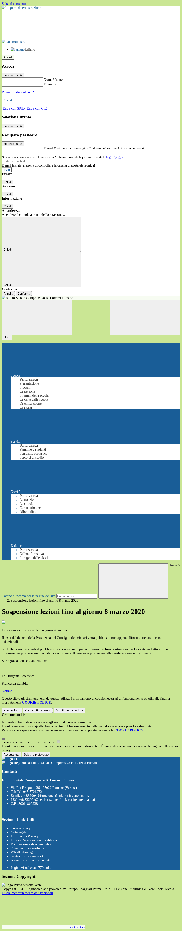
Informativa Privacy (24, 836)
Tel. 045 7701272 (29, 792)
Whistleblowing (22, 852)
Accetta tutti (69, 710)
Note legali (18, 832)
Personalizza (12, 710)
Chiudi (8, 182)
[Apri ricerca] (145, 317)
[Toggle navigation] (37, 317)
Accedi (8, 57)
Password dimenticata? (18, 92)
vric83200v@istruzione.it (56, 795)
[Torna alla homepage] (91, 298)
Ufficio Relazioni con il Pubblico (34, 840)
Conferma (24, 293)
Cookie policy (20, 828)
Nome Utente (53, 79)
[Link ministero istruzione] (21, 8)
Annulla (8, 293)
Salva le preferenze (36, 754)
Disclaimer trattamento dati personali (27, 893)
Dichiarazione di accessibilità (31, 844)
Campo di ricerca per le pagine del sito (28, 596)
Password (50, 84)
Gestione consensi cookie (28, 856)
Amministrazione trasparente (31, 860)
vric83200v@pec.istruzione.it (57, 799)
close (7, 337)
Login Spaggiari (115, 157)
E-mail (48, 148)
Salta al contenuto (14, 4)
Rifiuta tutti (38, 710)
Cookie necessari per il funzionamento (29, 742)
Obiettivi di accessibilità (27, 848)
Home (172, 565)
